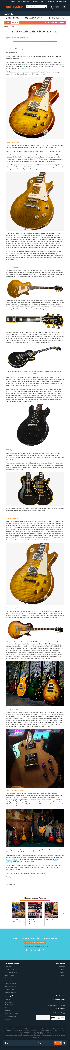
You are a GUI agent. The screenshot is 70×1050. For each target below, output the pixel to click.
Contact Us (51, 1)
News (12, 26)
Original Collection (11, 859)
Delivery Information (10, 969)
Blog (19, 1)
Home (6, 26)
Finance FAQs (9, 981)
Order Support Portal (11, 972)
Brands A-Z (36, 1)
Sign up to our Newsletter (35, 942)
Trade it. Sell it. (9, 1005)
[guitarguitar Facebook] (26, 949)
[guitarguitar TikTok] (39, 949)
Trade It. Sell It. (27, 1)
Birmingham (61, 966)
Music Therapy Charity (11, 1013)
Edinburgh (62, 972)
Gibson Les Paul (25, 68)
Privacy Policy (29, 946)
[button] (64, 6)
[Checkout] (64, 7)
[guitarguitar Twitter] (30, 949)
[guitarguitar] (14, 7)
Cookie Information (10, 983)
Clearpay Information (11, 992)
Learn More (50, 1043)
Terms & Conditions (10, 986)
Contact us (8, 966)
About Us (43, 1)
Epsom (63, 975)
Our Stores (12, 1)
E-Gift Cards (8, 1002)
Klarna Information (10, 989)
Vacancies (8, 1019)
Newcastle (62, 981)
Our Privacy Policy (10, 1016)
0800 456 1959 (61, 1)
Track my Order (9, 975)
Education (8, 1010)
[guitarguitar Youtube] (43, 949)
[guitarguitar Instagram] (35, 949)
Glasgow (62, 978)
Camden (62, 969)
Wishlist (58, 8)
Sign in (53, 8)
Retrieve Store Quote (11, 978)
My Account (55, 6)
